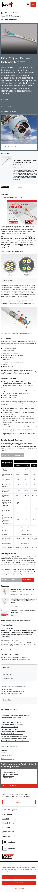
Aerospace (4, 750)
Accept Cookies (19, 877)
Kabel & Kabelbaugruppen (11, 16)
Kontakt (20, 187)
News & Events (8, 823)
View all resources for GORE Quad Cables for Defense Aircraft (17, 620)
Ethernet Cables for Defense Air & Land (11, 720)
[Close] (35, 864)
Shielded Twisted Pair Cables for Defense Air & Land (15, 715)
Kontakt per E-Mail (8, 111)
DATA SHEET (6, 455)
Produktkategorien (9, 810)
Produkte (15, 13)
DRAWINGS (18, 455)
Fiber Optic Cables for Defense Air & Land (12, 734)
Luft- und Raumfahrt (9, 19)
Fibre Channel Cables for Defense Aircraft (12, 724)
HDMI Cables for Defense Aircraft (10, 729)
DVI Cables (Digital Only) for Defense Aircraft (13, 731)
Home (6, 13)
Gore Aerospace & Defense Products (14, 691)
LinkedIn (11, 848)
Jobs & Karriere (8, 832)
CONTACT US (28, 580)
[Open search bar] (28, 4)
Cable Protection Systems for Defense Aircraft (13, 738)
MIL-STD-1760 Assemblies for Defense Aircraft (14, 736)
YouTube (11, 842)
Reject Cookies (19, 883)
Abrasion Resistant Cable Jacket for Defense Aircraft (15, 741)
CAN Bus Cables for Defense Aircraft (11, 717)
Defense (3, 753)
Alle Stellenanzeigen (11, 785)
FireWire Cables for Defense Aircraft (11, 722)
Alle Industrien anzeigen (7, 759)
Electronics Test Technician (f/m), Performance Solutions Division (10, 776)
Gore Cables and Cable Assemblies (13, 693)
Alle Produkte (7, 814)
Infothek (5, 818)
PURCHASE (16, 580)
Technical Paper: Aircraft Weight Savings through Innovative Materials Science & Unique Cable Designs (24, 600)
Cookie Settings (19, 888)
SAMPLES (6, 580)
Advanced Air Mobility (7, 755)
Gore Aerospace (8, 689)
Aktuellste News (5, 186)
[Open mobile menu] (33, 4)
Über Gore (6, 827)
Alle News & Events (5, 649)
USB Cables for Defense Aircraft (9, 727)
